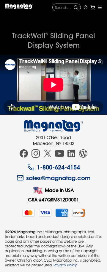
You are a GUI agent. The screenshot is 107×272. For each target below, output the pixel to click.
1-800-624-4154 (58, 167)
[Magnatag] (53, 126)
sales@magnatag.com (58, 178)
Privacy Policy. (65, 265)
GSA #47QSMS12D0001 (53, 199)
